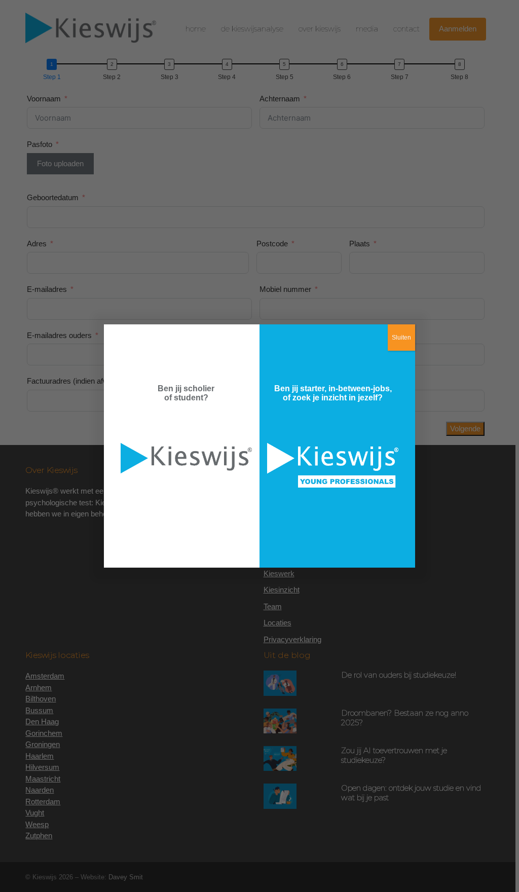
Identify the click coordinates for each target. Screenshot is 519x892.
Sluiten (401, 337)
